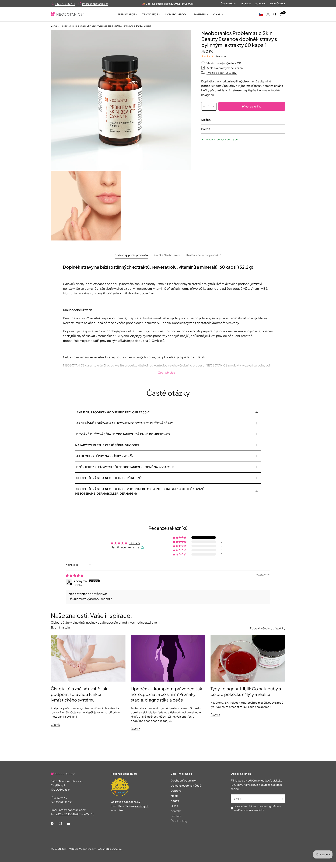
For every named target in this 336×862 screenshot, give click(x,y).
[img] (74, 575)
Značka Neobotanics (167, 255)
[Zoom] (183, 37)
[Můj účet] (268, 14)
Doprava (260, 4)
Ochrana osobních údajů (186, 785)
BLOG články (277, 4)
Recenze (246, 4)
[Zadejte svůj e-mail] (281, 798)
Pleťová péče (126, 14)
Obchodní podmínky (184, 780)
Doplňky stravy (175, 14)
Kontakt (176, 810)
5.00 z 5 (134, 543)
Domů (54, 26)
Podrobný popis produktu (131, 255)
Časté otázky (229, 4)
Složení (206, 119)
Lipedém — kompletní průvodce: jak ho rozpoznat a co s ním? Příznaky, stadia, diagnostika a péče (166, 694)
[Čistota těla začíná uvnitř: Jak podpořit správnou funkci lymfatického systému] (88, 658)
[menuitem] (127, 14)
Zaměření (200, 14)
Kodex (175, 800)
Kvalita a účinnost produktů (203, 255)
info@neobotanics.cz (95, 3)
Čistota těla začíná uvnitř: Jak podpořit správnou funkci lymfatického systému (79, 694)
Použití (206, 129)
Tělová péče (150, 14)
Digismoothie (114, 848)
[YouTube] (71, 824)
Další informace (181, 773)
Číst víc (55, 724)
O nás (216, 14)
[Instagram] (63, 823)
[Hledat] (274, 14)
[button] (261, 14)
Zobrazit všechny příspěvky (267, 628)
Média (174, 795)
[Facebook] (54, 823)
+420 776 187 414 (65, 3)
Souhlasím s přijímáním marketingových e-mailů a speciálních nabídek (257, 808)
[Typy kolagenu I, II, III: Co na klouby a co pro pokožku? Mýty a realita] (248, 658)
